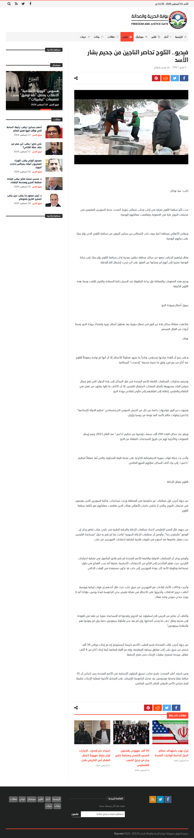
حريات (49, 805)
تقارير (40, 798)
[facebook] (184, 78)
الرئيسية (56, 798)
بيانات (57, 805)
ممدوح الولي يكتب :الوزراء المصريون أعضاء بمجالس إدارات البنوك (26, 164)
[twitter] (175, 78)
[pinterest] (156, 78)
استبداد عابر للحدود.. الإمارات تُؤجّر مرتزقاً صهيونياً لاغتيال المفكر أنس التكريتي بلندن (94, 755)
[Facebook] (30, 3)
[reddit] (165, 78)
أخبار (48, 798)
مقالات (13, 798)
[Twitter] (23, 3)
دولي (22, 798)
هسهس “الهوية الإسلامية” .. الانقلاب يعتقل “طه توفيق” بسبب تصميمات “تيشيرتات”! (35, 95)
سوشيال (32, 798)
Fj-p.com (118, 833)
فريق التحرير (54, 104)
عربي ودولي (160, 67)
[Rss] (16, 3)
